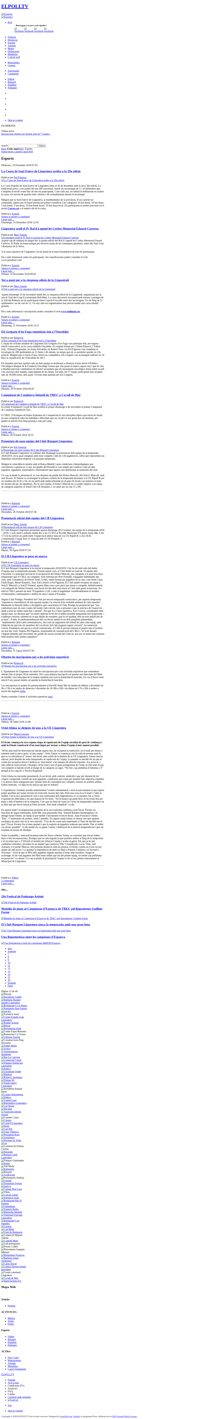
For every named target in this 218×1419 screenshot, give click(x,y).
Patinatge (12, 1345)
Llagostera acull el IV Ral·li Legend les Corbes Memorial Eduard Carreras (50, 228)
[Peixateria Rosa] (10, 1134)
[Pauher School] (10, 1022)
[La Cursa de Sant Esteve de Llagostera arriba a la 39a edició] (32, 180)
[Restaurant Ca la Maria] (14, 1005)
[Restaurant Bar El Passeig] (14, 1203)
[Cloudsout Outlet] (11, 1071)
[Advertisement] (38, 497)
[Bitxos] (5, 1025)
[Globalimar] (8, 1206)
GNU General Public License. (124, 1416)
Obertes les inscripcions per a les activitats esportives (35, 657)
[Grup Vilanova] (10, 1131)
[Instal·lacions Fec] (11, 1281)
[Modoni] (6, 1074)
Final (10, 985)
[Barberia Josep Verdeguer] (14, 1260)
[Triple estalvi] (14, 1086)
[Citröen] (6, 1120)
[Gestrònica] (8, 1137)
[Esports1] (7, 14)
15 (9, 977)
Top (10, 1405)
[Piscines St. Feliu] (11, 1140)
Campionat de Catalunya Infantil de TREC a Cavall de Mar (41, 395)
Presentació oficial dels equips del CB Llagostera (32, 518)
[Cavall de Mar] (9, 1278)
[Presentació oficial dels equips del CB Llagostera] (27, 527)
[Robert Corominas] (11, 1077)
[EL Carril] (12, 1123)
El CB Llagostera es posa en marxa (24, 556)
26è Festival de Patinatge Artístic (22, 896)
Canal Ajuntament (17, 1369)
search (4, 145)
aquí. (50, 696)
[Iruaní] (5, 1163)
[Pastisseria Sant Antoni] (14, 1008)
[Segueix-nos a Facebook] (19, 31)
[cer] (4, 1143)
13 (9, 971)
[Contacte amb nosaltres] (48, 31)
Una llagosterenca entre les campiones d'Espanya (33, 937)
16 (9, 980)
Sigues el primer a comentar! (15, 216)
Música (11, 1318)
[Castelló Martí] (9, 1240)
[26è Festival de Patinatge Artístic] (19, 902)
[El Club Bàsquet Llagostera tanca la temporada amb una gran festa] (36, 930)
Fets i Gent (13, 1357)
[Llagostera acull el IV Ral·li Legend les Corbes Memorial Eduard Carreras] (40, 237)
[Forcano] (14, 1217)
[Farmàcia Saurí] (10, 1197)
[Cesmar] (6, 1180)
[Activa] (6, 1048)
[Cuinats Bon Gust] (11, 1189)
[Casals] (11, 1060)
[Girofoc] (6, 1226)
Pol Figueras (20, 177)
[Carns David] (9, 1263)
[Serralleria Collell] (11, 997)
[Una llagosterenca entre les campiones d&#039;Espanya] (30, 943)
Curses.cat (13, 208)
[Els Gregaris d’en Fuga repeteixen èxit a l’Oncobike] (28, 340)
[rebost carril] (14, 1157)
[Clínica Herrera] (14, 1269)
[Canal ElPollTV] (39, 31)
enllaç (23, 691)
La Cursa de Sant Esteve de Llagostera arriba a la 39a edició (41, 171)
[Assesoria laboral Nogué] (14, 1114)
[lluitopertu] (7, 1169)
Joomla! (76, 1416)
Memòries (13, 1366)
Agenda (12, 1363)
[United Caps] (8, 1100)
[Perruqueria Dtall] (11, 1028)
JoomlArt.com (66, 1416)
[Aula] (14, 1020)
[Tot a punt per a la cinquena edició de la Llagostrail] (28, 289)
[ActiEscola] (8, 1174)
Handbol (12, 1342)
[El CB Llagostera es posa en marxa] (20, 565)
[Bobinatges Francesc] (13, 1255)
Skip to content (15, 120)
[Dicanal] (6, 1108)
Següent (12, 983)
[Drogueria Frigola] (11, 1183)
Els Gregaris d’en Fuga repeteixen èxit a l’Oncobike (35, 331)
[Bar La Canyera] (10, 1057)
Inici (21, 148)
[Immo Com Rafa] (14, 1065)
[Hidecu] (6, 1097)
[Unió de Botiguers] (11, 1232)
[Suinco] (6, 1068)
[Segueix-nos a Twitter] (29, 31)
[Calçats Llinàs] (9, 1195)
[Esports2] (7, 17)
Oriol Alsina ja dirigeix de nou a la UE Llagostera (33, 727)
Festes (11, 1324)
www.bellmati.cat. (70, 311)
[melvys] (6, 1186)
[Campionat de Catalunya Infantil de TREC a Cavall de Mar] (32, 404)
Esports (15, 213)
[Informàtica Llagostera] (13, 1103)
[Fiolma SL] (8, 1080)
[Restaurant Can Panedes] (14, 1223)
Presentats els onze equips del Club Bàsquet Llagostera (36, 441)
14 (9, 974)
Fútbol (15, 877)
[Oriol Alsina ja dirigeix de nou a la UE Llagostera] (27, 737)
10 (9, 963)
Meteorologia (14, 1360)
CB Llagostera (21, 562)
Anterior (12, 951)
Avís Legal (13, 1382)
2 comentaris (7, 880)
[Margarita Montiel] (11, 1212)
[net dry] (6, 1011)
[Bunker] (14, 1002)
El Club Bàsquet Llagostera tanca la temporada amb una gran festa (45, 924)
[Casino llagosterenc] (12, 1094)
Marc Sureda (20, 234)
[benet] (5, 1126)
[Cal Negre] (7, 1106)
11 (9, 965)
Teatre (11, 1321)
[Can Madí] (7, 1229)
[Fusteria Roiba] (10, 1209)
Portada (11, 1305)
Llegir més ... (8, 219)
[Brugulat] (7, 1151)
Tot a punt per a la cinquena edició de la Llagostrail (35, 280)
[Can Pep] (6, 1129)
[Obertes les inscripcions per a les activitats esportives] (29, 666)
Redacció (18, 337)
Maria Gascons (21, 734)
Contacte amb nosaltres (19, 1397)
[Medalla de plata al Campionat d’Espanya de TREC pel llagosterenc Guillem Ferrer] (44, 918)
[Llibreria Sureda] (10, 1037)
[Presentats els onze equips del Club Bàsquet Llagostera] (30, 450)
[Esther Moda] (9, 1045)
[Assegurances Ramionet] (14, 1054)
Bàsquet (16, 503)
